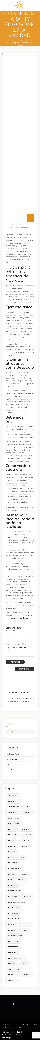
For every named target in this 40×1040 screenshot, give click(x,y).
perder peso (13, 941)
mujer (27, 924)
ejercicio (11, 852)
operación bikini (15, 936)
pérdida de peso (15, 958)
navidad (22, 644)
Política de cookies (10, 1035)
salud (24, 964)
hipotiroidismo (14, 891)
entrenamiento (14, 868)
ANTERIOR (15, 662)
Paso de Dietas (23, 1024)
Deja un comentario (24, 228)
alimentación (13, 801)
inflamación (13, 908)
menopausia (13, 913)
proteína (12, 952)
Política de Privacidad (11, 1032)
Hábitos (10, 769)
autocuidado (13, 818)
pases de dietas (21, 618)
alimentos (12, 812)
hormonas (12, 896)
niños (24, 930)
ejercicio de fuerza (16, 857)
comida (11, 840)
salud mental (14, 969)
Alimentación (21, 647)
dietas (25, 846)
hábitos (27, 896)
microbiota (13, 924)
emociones (12, 863)
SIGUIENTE (24, 669)
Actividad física (13, 754)
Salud (8, 649)
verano (11, 980)
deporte (11, 846)
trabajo (11, 975)
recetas (11, 964)
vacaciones (26, 975)
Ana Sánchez (13, 225)
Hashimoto (12, 885)
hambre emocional (16, 880)
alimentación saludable (18, 807)
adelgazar (12, 796)
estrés (11, 874)
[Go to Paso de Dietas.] (7, 41)
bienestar (12, 835)
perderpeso (13, 947)
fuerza (24, 874)
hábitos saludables (16, 902)
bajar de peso (13, 824)
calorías (27, 835)
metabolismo (13, 919)
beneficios (26, 829)
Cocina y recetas (14, 764)
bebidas (11, 829)
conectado (29, 698)
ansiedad (27, 812)
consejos (14, 644)
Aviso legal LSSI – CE (11, 1037)
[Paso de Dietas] (20, 5)
